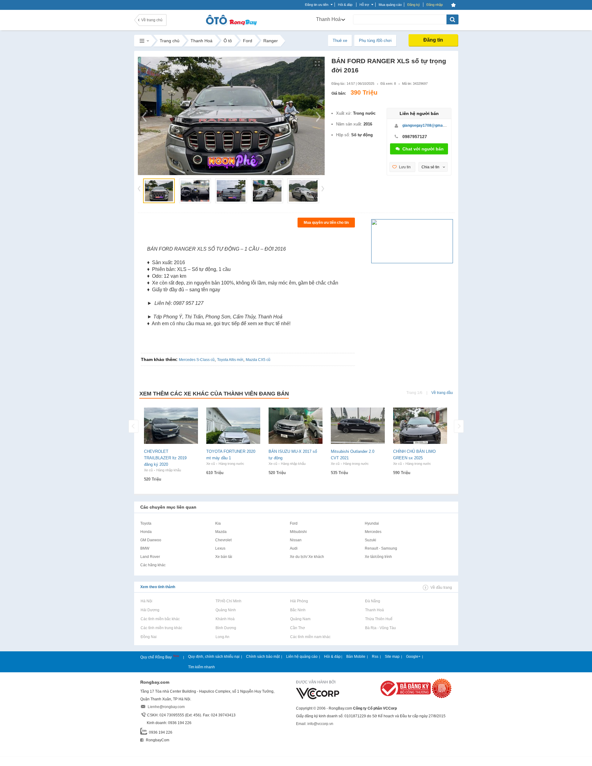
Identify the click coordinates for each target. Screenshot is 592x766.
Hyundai (372, 523)
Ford (294, 523)
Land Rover (150, 557)
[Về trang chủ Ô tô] (231, 25)
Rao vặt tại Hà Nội (146, 601)
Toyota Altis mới (230, 360)
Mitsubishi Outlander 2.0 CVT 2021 (352, 454)
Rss (375, 656)
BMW (144, 548)
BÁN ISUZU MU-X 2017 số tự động (293, 454)
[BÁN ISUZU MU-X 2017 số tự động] (296, 426)
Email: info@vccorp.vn (314, 724)
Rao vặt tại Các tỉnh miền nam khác (310, 637)
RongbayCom (157, 740)
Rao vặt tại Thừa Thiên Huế (379, 619)
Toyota (145, 523)
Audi (294, 548)
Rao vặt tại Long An (222, 637)
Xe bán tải (223, 557)
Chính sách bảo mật (263, 656)
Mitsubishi (298, 532)
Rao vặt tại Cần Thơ (297, 628)
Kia (218, 523)
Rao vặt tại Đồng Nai (148, 637)
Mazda (221, 532)
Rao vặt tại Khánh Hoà (225, 619)
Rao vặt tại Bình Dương (225, 628)
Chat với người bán (423, 148)
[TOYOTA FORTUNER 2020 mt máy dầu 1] (233, 426)
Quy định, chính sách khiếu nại (214, 656)
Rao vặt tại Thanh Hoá (374, 610)
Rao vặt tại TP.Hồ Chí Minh (228, 601)
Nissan (296, 540)
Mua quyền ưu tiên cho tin (326, 222)
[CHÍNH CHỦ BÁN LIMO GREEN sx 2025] (420, 426)
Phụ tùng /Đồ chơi (375, 40)
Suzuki (370, 540)
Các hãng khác (153, 565)
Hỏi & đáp (332, 656)
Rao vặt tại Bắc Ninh (298, 610)
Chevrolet (223, 540)
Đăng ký (413, 4)
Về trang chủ (151, 20)
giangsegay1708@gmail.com (427, 125)
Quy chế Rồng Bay (156, 657)
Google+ (413, 656)
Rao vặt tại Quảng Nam (300, 619)
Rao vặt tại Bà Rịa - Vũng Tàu (380, 628)
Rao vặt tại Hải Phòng (299, 601)
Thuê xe (340, 40)
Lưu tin (405, 167)
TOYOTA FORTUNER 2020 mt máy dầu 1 (230, 454)
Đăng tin (433, 40)
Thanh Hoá (328, 19)
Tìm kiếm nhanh (201, 667)
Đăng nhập (434, 4)
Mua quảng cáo (390, 4)
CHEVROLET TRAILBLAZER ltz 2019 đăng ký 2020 (165, 458)
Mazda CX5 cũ (258, 360)
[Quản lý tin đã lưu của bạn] (453, 5)
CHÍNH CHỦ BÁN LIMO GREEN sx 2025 (414, 454)
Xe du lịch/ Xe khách (307, 557)
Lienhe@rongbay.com (166, 707)
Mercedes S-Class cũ (197, 360)
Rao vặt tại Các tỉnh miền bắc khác (160, 619)
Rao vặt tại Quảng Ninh (225, 610)
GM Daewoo (150, 540)
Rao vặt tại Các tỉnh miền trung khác (161, 628)
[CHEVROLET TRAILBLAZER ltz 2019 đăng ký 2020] (171, 426)
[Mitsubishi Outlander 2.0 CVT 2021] (358, 426)
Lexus (220, 548)
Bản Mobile (355, 656)
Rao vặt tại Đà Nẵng (372, 601)
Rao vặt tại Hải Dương (149, 610)
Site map (392, 656)
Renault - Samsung (381, 548)
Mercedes (373, 532)
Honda (146, 532)
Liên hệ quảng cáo (302, 656)
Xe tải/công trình (378, 557)
